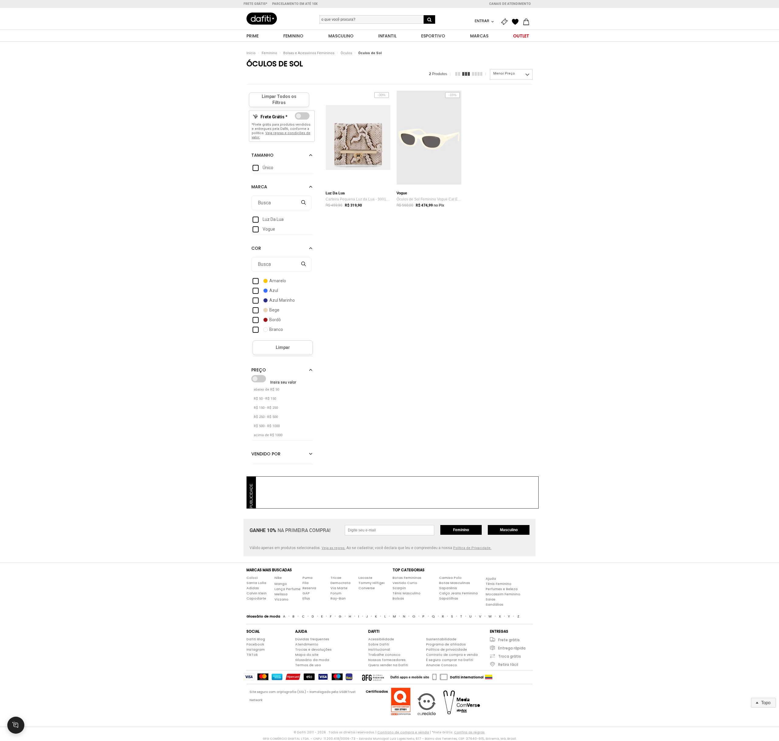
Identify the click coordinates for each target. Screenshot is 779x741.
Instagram (255, 649)
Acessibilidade (381, 639)
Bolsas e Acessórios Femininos (308, 53)
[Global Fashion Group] (373, 677)
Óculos (346, 53)
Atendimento (306, 644)
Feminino (269, 53)
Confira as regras (469, 732)
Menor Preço (504, 73)
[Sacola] (528, 22)
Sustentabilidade (441, 639)
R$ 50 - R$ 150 (265, 399)
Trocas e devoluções (313, 649)
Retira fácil (508, 664)
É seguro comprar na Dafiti (449, 660)
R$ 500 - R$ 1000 (267, 426)
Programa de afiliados (446, 644)
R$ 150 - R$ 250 (266, 408)
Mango (280, 584)
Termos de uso (308, 665)
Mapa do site (307, 654)
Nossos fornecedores (387, 660)
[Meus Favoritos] (517, 22)
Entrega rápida (512, 648)
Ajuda (491, 578)
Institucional (379, 649)
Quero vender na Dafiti (388, 665)
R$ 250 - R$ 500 (266, 417)
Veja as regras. (333, 548)
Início (251, 53)
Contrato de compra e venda (452, 654)
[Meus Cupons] (506, 22)
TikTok (252, 654)
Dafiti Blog (255, 639)
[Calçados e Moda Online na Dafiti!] (261, 18)
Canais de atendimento (510, 4)
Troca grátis (509, 656)
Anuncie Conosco (441, 665)
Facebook (255, 644)
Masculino (509, 530)
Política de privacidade (446, 649)
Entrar (482, 21)
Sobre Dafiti (378, 644)
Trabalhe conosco (384, 654)
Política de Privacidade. (472, 548)
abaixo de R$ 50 (266, 389)
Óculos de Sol (370, 53)
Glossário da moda (312, 660)
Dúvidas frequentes (312, 639)
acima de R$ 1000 (268, 435)
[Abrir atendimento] (15, 725)
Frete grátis (509, 639)
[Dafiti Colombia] (488, 677)
